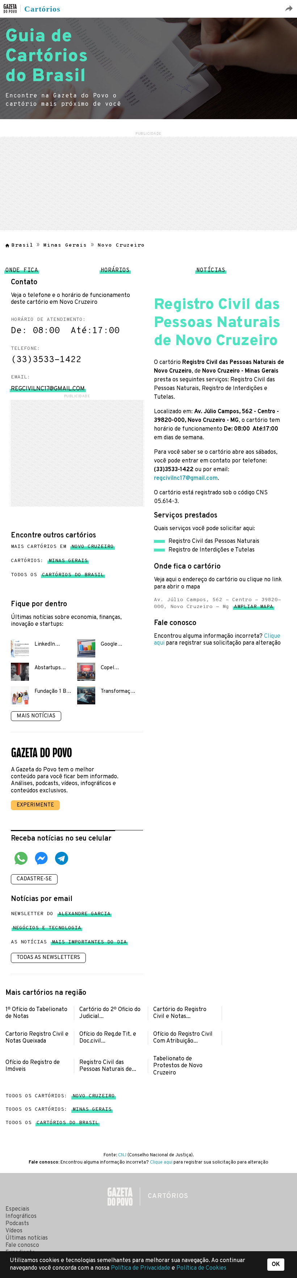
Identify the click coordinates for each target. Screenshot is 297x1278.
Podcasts (17, 1223)
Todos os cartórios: (60, 1096)
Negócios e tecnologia (47, 929)
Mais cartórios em (62, 547)
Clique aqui (161, 1162)
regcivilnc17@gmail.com (186, 478)
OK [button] (276, 1264)
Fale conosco (22, 1245)
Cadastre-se (34, 879)
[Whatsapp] (21, 859)
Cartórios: (49, 561)
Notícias (210, 272)
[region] (148, 182)
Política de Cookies (201, 1268)
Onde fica (21, 272)
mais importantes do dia (89, 943)
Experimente (35, 805)
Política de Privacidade (141, 1268)
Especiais (17, 1209)
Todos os (57, 575)
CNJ (122, 1155)
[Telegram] (61, 859)
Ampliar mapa (253, 608)
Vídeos (13, 1231)
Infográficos (21, 1216)
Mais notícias (36, 716)
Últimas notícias (26, 1238)
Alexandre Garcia (84, 915)
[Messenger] (41, 859)
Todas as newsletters (48, 957)
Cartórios (42, 9)
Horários (115, 272)
